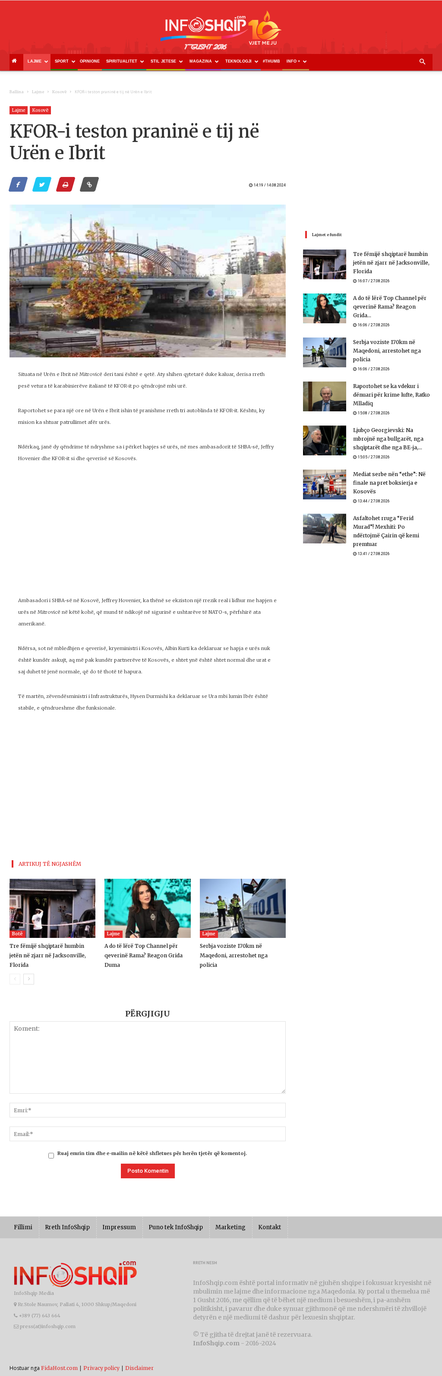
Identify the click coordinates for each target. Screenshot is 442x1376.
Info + (293, 61)
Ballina (16, 91)
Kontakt (269, 1227)
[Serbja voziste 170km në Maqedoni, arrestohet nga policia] (243, 908)
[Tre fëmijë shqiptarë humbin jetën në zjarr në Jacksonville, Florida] (52, 908)
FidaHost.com (59, 1368)
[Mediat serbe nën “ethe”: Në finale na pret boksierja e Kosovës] (324, 484)
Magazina (200, 61)
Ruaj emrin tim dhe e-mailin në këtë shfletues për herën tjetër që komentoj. (152, 1153)
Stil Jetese (163, 61)
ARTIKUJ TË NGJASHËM (50, 864)
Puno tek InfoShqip (175, 1227)
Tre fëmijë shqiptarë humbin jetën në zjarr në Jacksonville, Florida (47, 955)
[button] (422, 62)
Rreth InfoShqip (67, 1227)
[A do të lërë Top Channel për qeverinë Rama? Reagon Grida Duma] (147, 908)
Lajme (34, 61)
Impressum (119, 1227)
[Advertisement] (147, 534)
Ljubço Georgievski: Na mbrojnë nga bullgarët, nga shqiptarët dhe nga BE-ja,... (388, 439)
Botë (17, 934)
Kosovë (59, 91)
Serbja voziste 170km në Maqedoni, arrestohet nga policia (234, 955)
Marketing (230, 1227)
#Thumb (271, 61)
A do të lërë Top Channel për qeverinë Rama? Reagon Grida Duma (143, 955)
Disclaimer (139, 1368)
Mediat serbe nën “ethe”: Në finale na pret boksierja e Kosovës (389, 483)
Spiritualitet (121, 61)
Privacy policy (101, 1368)
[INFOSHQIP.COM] (221, 33)
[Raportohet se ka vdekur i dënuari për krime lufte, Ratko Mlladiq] (324, 396)
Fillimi (23, 1227)
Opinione (90, 61)
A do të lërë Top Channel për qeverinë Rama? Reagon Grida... (389, 307)
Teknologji (238, 61)
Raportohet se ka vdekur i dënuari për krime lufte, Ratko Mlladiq (391, 395)
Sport (62, 61)
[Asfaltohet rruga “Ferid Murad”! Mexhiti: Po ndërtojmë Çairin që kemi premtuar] (324, 528)
